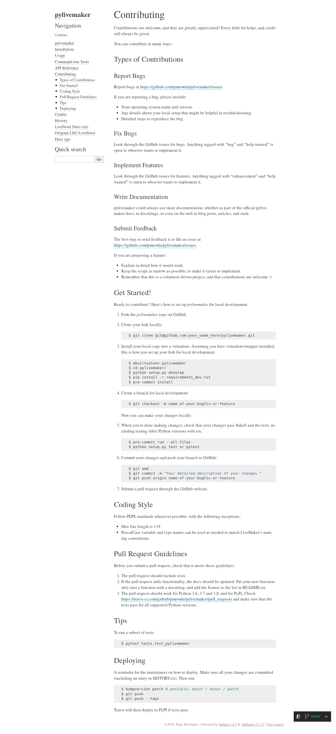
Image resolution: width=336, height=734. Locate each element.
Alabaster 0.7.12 (253, 724)
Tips (63, 102)
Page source (275, 724)
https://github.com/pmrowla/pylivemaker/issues (181, 87)
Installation (64, 49)
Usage (60, 55)
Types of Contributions (77, 79)
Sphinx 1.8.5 (228, 724)
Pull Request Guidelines (78, 96)
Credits (61, 114)
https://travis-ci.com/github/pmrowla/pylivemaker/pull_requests (176, 599)
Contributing (65, 74)
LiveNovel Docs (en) (71, 126)
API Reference (66, 68)
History (61, 120)
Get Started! (69, 85)
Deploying (68, 108)
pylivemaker (73, 14)
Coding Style (70, 91)
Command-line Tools (72, 61)
